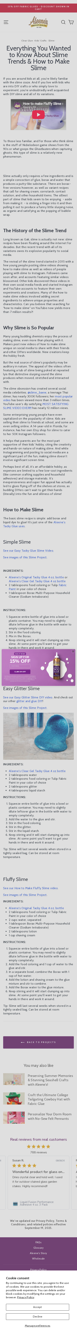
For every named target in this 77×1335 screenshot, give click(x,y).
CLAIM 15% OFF (20, 672)
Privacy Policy (25, 1297)
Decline (37, 1316)
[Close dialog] (73, 651)
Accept (37, 1307)
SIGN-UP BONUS (20, 654)
